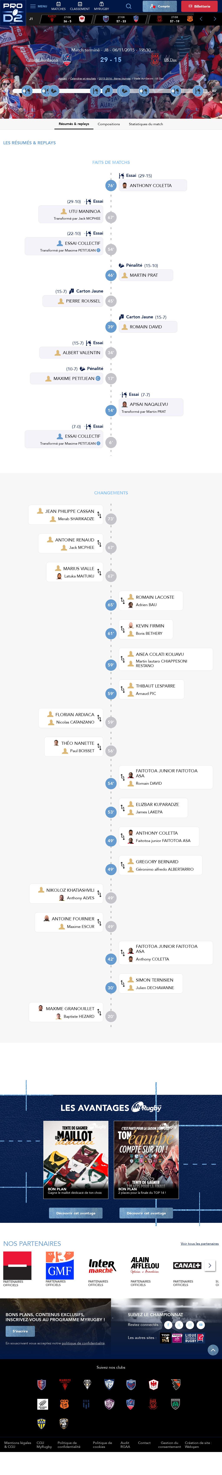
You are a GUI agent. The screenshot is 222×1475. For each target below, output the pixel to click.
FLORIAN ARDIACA (75, 714)
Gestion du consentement (169, 1445)
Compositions (109, 124)
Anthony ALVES (80, 898)
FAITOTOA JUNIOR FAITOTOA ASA (167, 773)
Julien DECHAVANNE (155, 987)
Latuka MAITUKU (79, 576)
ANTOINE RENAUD (74, 539)
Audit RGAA (125, 1444)
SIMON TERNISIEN (154, 979)
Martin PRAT (156, 411)
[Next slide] (215, 19)
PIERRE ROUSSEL (83, 300)
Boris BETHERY (149, 633)
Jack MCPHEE (89, 218)
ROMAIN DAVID (146, 326)
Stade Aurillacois (43, 60)
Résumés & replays (74, 124)
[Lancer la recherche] (128, 6)
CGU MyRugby (44, 1444)
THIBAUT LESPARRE (155, 685)
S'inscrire (20, 1331)
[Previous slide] (201, 19)
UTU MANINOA (84, 211)
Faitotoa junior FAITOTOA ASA (163, 840)
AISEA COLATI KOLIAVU (160, 654)
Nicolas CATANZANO (75, 722)
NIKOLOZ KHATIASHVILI (70, 890)
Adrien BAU (146, 604)
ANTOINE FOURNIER (73, 918)
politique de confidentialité (83, 1343)
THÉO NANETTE (77, 743)
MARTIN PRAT (144, 275)
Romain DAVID (149, 783)
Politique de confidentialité (69, 1444)
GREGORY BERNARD (157, 861)
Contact (144, 1442)
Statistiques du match (146, 124)
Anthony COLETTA (152, 959)
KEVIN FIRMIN (150, 625)
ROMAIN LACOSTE (155, 597)
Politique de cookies (102, 1444)
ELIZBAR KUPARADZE (157, 804)
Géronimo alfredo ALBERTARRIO (165, 869)
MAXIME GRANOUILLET (70, 1008)
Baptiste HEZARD (79, 1016)
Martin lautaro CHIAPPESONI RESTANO (161, 663)
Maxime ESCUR (80, 926)
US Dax (170, 60)
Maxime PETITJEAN (80, 250)
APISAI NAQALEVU (149, 404)
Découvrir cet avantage (75, 1213)
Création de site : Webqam (198, 1445)
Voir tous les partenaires (200, 1243)
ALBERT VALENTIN (81, 352)
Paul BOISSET (82, 750)
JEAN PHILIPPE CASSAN (69, 511)
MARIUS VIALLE (78, 568)
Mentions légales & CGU (17, 1444)
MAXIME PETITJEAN (74, 378)
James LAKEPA (149, 812)
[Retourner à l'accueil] (13, 15)
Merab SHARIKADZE (76, 518)
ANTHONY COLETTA (151, 185)
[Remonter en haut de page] (213, 1350)
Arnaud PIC (146, 693)
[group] (66, 19)
